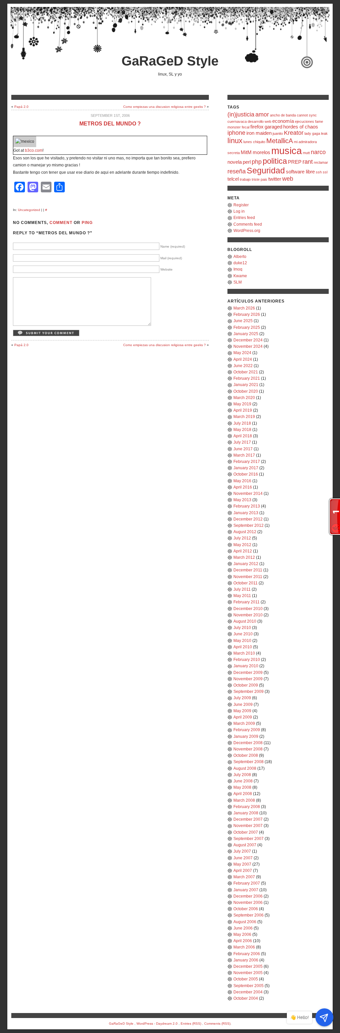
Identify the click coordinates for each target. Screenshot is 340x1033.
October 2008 (245, 755)
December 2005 (248, 966)
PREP (294, 162)
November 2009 (248, 679)
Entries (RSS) (191, 1023)
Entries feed (244, 217)
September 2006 (248, 915)
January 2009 (245, 736)
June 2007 (243, 858)
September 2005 (248, 985)
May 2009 (242, 711)
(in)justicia (240, 114)
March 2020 (244, 397)
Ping (87, 222)
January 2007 (245, 890)
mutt (306, 153)
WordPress (144, 1023)
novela (234, 162)
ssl (325, 172)
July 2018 (242, 423)
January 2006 (245, 960)
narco (318, 152)
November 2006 (248, 902)
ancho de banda (283, 115)
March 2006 (244, 947)
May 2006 (242, 934)
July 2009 (242, 698)
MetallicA (279, 140)
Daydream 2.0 (167, 1023)
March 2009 (244, 723)
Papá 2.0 (21, 106)
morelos (261, 152)
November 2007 (248, 825)
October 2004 (245, 998)
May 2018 (242, 429)
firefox (257, 126)
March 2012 (244, 557)
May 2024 (242, 352)
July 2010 (242, 627)
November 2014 (248, 493)
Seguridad (266, 170)
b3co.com (33, 150)
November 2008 (248, 749)
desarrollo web (259, 121)
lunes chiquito (254, 142)
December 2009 (248, 672)
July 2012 (242, 538)
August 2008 (244, 768)
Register (241, 205)
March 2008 (244, 800)
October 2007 (245, 832)
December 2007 (248, 819)
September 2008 (248, 761)
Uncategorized (29, 210)
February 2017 (246, 461)
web (287, 178)
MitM (246, 152)
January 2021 (245, 384)
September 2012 (248, 525)
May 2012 (242, 544)
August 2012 (244, 531)
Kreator (293, 132)
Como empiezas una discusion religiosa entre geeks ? (164, 106)
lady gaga (312, 133)
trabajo (245, 179)
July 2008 (242, 774)
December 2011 (247, 570)
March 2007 (244, 877)
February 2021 (246, 378)
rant (307, 161)
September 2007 (248, 838)
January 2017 (245, 468)
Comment (60, 222)
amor (262, 114)
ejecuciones (304, 121)
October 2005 (245, 979)
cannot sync (307, 115)
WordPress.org (246, 230)
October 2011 (245, 583)
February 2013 (246, 506)
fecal (245, 127)
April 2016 (242, 487)
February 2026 (246, 314)
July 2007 (242, 851)
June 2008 (243, 781)
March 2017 (244, 455)
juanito (278, 133)
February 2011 (246, 602)
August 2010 (244, 621)
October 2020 (245, 391)
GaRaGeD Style (170, 61)
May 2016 (242, 481)
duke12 (240, 263)
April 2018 (242, 436)
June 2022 (243, 365)
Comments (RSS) (217, 1023)
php (257, 161)
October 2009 (245, 685)
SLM (237, 282)
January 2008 (245, 813)
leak (324, 133)
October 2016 (245, 474)
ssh (319, 172)
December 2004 (248, 992)
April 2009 (242, 717)
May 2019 (242, 404)
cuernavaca (237, 121)
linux (234, 140)
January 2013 (245, 513)
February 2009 (246, 729)
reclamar (321, 162)
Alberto (239, 256)
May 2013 (242, 500)
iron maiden (259, 133)
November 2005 (248, 972)
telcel (233, 179)
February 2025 (246, 327)
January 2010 (245, 666)
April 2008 (242, 793)
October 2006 (245, 909)
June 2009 (243, 704)
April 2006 (242, 940)
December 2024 (248, 340)
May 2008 (242, 787)
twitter (274, 179)
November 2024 (248, 346)
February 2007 (246, 883)
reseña (236, 171)
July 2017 (242, 442)
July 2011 (242, 589)
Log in (239, 211)
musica (286, 150)
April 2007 (242, 870)
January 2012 (245, 563)
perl (247, 162)
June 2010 (243, 634)
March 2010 (244, 653)
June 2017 (243, 449)
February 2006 (246, 953)
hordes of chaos (300, 126)
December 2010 (248, 608)
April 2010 (242, 647)
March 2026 (244, 308)
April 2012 (242, 551)
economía (283, 121)
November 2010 (248, 615)
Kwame (240, 276)
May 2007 (242, 864)
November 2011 (247, 576)
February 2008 (246, 806)
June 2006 (243, 928)
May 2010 (242, 640)
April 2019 (242, 410)
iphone (236, 132)
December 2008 (248, 742)
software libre (300, 171)
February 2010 (246, 659)
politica (275, 160)
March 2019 (244, 416)
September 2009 (248, 691)
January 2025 (245, 333)
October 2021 (245, 372)
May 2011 (242, 595)
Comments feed (247, 224)
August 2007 (244, 845)
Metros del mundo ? (110, 123)
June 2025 (243, 320)
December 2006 (248, 896)
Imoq (237, 269)
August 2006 (244, 922)
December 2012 (248, 519)
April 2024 (242, 359)
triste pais (259, 179)
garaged (273, 126)
